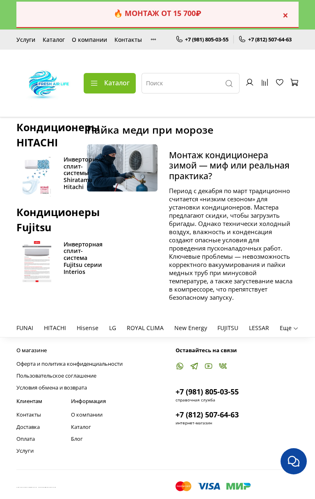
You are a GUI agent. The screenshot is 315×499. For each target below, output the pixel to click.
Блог (77, 438)
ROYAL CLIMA (145, 328)
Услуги (25, 39)
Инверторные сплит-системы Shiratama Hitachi (84, 173)
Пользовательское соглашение (56, 375)
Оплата (25, 438)
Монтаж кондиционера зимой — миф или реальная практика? (229, 165)
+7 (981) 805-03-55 (206, 39)
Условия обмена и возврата (51, 387)
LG (112, 328)
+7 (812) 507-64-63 (270, 39)
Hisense (87, 328)
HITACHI (55, 328)
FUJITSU (227, 328)
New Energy (190, 328)
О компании (89, 39)
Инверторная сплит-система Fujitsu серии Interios (83, 258)
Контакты (128, 39)
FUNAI (24, 328)
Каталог (54, 39)
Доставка (28, 427)
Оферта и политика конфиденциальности (69, 363)
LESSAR (259, 328)
